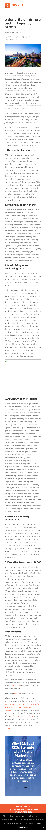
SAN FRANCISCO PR (24, 809)
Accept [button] (38, 823)
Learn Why (23, 788)
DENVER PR (23, 812)
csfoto (17, 693)
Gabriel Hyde (13, 37)
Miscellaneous (11, 40)
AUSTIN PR (24, 806)
